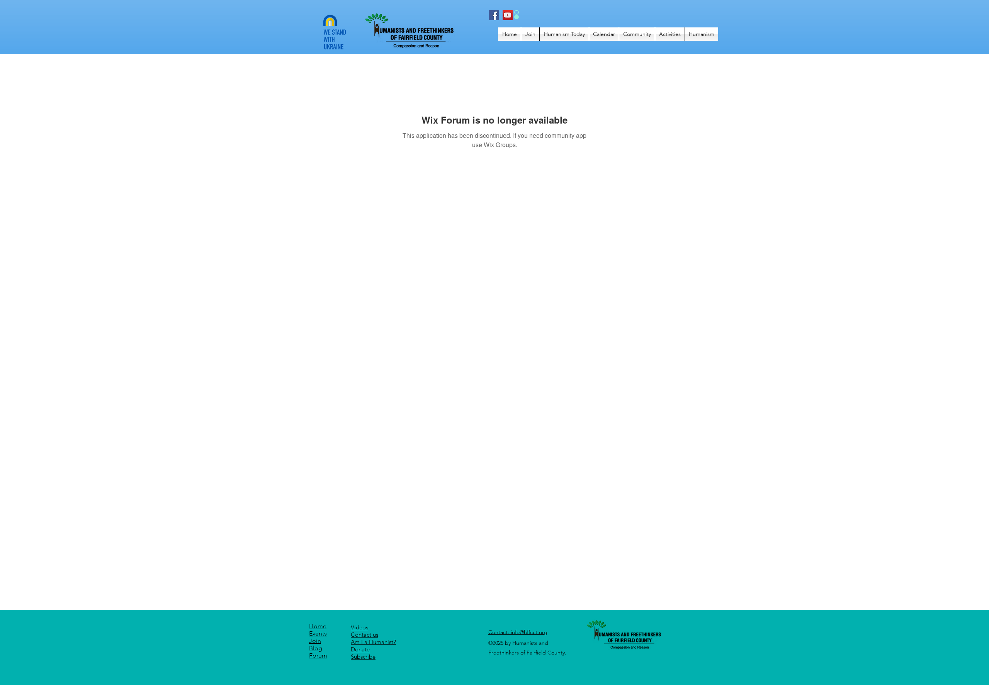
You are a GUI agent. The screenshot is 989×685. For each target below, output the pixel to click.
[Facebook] (494, 15)
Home (317, 626)
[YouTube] (508, 15)
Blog (315, 648)
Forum (318, 655)
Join (315, 640)
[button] (564, 34)
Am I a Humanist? (373, 642)
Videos (359, 627)
